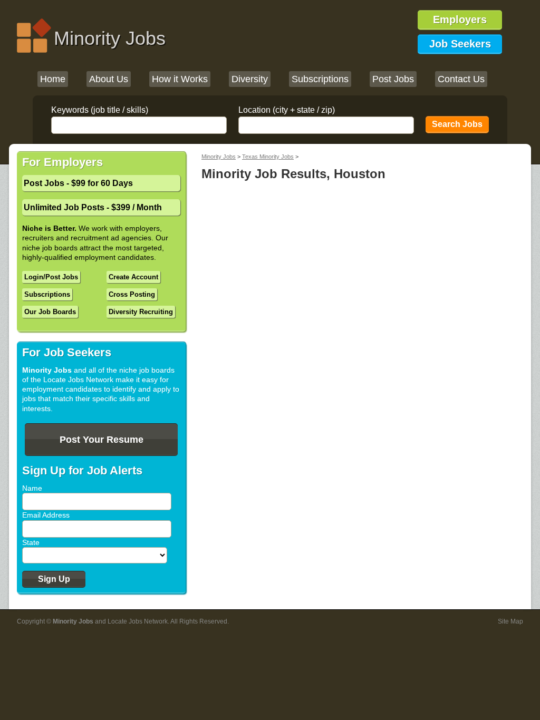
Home (52, 79)
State (31, 542)
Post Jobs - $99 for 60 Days (78, 183)
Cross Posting (132, 294)
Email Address (46, 515)
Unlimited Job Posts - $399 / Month (93, 207)
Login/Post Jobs (51, 277)
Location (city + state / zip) (286, 109)
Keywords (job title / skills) (99, 109)
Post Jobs (393, 79)
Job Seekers (460, 44)
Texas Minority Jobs (268, 156)
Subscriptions (320, 79)
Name (32, 488)
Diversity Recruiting (141, 312)
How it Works (180, 79)
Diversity (250, 79)
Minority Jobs (110, 38)
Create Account (133, 277)
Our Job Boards (50, 312)
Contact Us (461, 79)
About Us (108, 79)
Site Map (510, 621)
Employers (460, 19)
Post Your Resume (101, 439)
